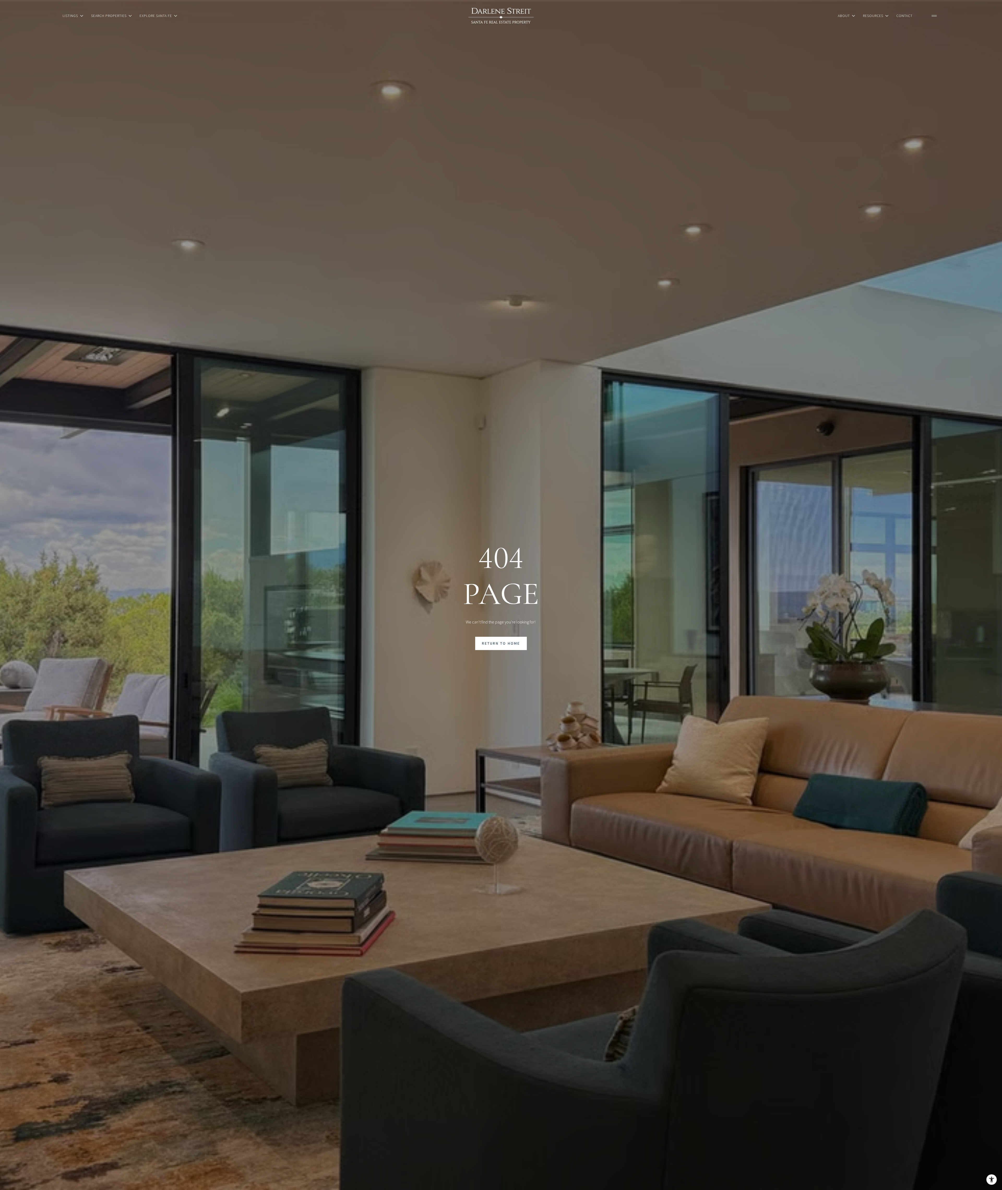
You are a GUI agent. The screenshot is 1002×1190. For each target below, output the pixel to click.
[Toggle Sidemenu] (934, 15)
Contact (904, 15)
